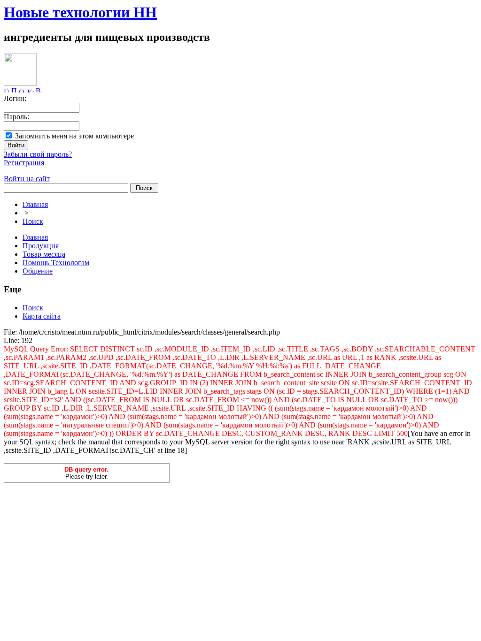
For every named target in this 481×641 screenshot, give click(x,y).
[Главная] (6, 90)
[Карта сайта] (30, 90)
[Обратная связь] (22, 90)
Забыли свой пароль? (38, 154)
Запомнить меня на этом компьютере (74, 136)
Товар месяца (44, 254)
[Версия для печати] (38, 90)
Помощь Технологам (56, 263)
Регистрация (24, 163)
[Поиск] (14, 90)
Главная (35, 204)
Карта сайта (42, 316)
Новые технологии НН (80, 12)
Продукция (41, 246)
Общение (38, 271)
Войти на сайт (27, 179)
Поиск (33, 221)
